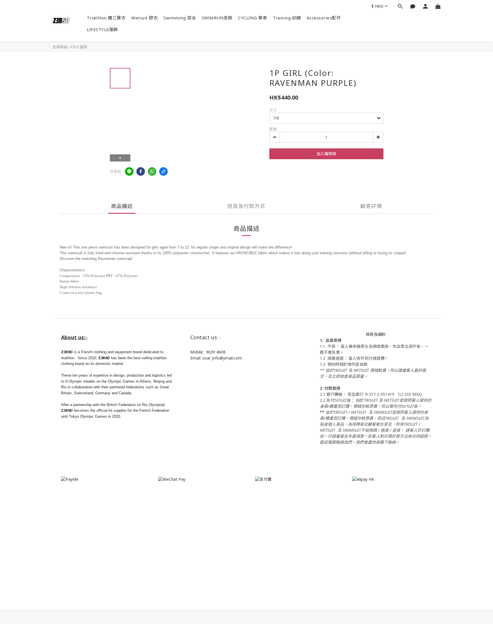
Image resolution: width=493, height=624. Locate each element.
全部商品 (59, 46)
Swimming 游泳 (179, 18)
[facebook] (140, 171)
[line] (129, 171)
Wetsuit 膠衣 (144, 18)
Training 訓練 (287, 18)
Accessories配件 (324, 18)
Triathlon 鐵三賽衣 (106, 18)
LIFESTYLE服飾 (102, 29)
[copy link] (163, 171)
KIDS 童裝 (78, 46)
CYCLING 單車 (252, 18)
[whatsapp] (152, 171)
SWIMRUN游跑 (217, 18)
